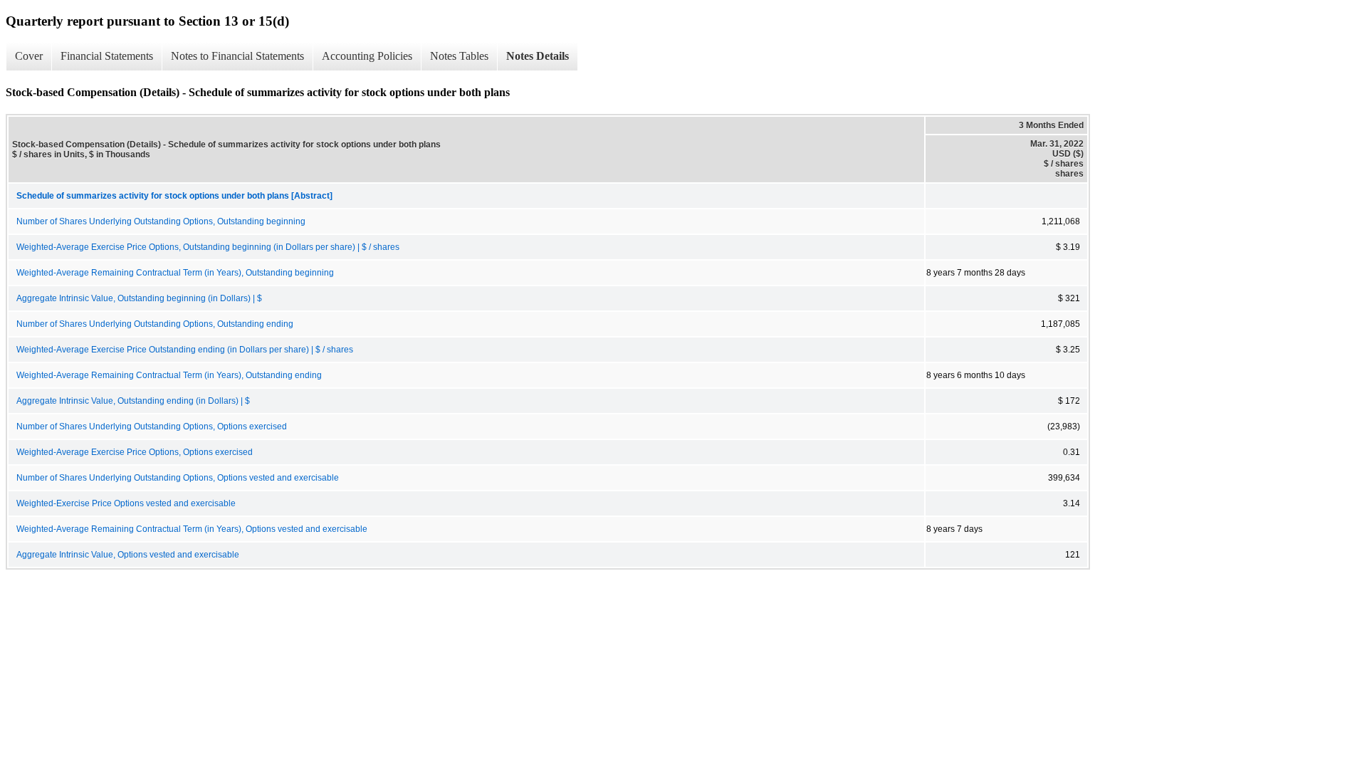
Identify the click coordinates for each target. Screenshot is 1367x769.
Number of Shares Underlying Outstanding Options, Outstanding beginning (160, 221)
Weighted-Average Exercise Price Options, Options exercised (134, 452)
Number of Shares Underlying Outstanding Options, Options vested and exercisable (177, 478)
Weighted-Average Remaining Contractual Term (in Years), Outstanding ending (169, 375)
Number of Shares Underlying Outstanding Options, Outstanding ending (154, 324)
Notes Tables (459, 56)
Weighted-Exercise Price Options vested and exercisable (126, 503)
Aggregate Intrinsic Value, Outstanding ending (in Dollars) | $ (133, 401)
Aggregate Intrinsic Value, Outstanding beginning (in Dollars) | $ (139, 298)
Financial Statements (107, 56)
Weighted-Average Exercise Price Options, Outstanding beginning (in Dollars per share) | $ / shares (207, 247)
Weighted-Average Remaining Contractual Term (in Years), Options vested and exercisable (191, 529)
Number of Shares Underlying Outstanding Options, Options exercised (151, 426)
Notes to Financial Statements (237, 56)
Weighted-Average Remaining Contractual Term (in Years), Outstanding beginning (175, 272)
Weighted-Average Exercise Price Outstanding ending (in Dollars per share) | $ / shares (184, 349)
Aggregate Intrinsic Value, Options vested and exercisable (127, 554)
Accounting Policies (367, 56)
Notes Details (537, 56)
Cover (29, 56)
